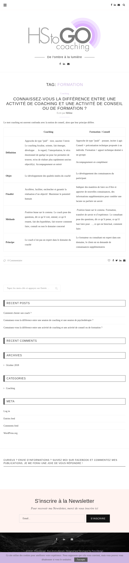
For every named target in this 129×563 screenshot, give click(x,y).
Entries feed (9, 418)
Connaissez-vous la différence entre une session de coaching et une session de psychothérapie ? (48, 320)
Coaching (64, 93)
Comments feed (11, 426)
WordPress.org (10, 433)
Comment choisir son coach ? (17, 313)
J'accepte (81, 559)
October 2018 (12, 365)
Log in (7, 411)
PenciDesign (97, 551)
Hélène (69, 113)
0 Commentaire (15, 260)
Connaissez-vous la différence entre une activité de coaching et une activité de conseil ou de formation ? (64, 104)
